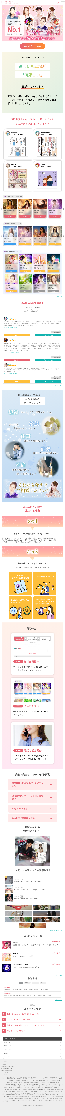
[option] (10, 208)
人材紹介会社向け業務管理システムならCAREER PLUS (33, 1089)
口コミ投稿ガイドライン (7, 1070)
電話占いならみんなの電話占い (16, 1087)
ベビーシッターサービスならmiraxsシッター (30, 1094)
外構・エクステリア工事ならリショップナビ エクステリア (48, 1080)
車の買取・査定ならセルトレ (28, 1080)
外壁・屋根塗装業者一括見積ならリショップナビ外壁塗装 (33, 1082)
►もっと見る (58, 975)
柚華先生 (10, 364)
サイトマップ (5, 1072)
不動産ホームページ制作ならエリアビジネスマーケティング (30, 1078)
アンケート (43, 982)
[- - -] (63, 2)
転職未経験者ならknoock (38, 1077)
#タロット (6, 352)
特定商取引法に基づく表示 (8, 1066)
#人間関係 (12, 352)
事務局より (27, 982)
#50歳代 (16, 327)
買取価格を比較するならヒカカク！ (48, 1100)
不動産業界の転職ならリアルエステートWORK (34, 1098)
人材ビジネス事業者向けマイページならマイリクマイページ (30, 1091)
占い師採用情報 (5, 1075)
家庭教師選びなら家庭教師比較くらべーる (30, 1086)
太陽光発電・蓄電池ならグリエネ (12, 1084)
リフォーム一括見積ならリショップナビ (10, 1082)
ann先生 (10, 318)
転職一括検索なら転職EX (25, 1077)
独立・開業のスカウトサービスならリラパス (29, 1100)
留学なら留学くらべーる (54, 1084)
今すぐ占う (10, 216)
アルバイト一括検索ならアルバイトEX (10, 1077)
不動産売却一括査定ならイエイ (11, 1100)
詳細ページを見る (48, 335)
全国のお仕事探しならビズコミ (27, 1093)
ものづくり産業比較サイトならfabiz (48, 1086)
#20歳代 (15, 373)
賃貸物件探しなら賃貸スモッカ (52, 1077)
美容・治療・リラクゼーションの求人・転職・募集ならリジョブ (38, 1087)
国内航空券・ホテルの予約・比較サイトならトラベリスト (48, 1093)
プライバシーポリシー (7, 1068)
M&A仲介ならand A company (15, 1098)
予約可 (25, 243)
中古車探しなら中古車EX (14, 1080)
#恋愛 (11, 327)
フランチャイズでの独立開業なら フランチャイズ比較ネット (34, 1084)
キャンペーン (35, 982)
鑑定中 (10, 243)
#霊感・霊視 (6, 327)
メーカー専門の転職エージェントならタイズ (39, 1096)
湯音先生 (10, 339)
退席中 (25, 291)
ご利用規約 (4, 1062)
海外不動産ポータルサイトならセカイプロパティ (17, 1096)
